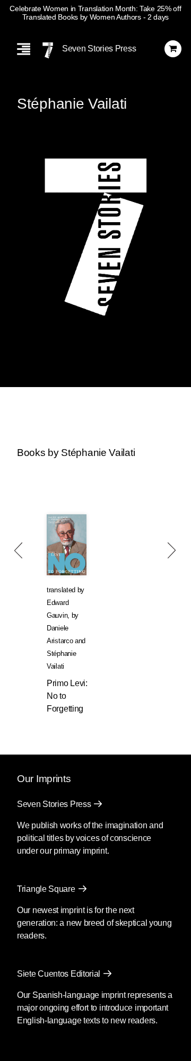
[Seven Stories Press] (48, 50)
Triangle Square (46, 888)
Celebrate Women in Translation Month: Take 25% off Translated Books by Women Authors (95, 12)
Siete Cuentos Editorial (58, 973)
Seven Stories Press (99, 48)
